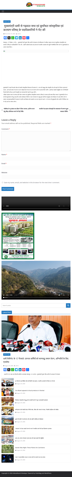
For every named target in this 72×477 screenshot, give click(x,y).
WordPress (48, 473)
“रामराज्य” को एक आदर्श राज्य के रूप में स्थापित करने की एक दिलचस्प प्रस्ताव (33, 428)
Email (4, 163)
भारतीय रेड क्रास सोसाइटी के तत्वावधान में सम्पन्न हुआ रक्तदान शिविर (53, 110)
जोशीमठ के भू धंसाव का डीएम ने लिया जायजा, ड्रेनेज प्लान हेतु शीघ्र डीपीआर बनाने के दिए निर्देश (19, 110)
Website (4, 173)
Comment (6, 129)
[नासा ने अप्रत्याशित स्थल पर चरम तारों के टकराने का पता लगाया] (8, 458)
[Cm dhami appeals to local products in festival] (8, 392)
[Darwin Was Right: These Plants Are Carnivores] (8, 449)
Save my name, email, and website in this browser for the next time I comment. (32, 183)
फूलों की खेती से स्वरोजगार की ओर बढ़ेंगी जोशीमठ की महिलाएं (29, 419)
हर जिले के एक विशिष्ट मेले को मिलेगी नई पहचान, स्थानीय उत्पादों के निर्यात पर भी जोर (35, 381)
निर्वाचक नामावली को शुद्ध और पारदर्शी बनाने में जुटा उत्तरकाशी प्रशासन (31, 400)
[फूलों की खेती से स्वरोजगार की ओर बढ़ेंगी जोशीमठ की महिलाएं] (8, 420)
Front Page (7, 21)
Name (4, 155)
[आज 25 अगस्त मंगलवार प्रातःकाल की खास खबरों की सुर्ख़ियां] (8, 439)
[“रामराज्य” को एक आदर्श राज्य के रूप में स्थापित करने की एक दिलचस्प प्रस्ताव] (8, 430)
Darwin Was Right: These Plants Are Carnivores (30, 447)
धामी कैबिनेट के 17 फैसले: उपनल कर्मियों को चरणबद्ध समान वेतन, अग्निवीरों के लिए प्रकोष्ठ (35, 360)
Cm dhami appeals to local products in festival (29, 390)
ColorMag (38, 473)
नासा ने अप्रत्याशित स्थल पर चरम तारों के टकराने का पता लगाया (30, 457)
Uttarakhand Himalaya (20, 473)
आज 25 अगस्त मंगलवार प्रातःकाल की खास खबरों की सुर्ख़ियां (29, 438)
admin (19, 34)
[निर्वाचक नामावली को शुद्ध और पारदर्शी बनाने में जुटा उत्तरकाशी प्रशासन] (8, 401)
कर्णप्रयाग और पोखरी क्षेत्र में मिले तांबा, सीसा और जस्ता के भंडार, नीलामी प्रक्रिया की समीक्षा (36, 409)
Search (68, 305)
